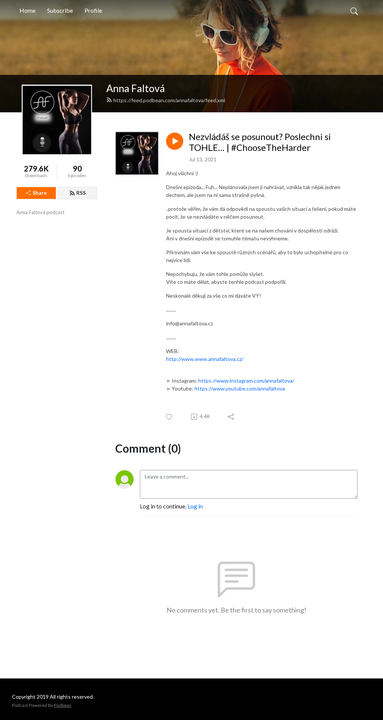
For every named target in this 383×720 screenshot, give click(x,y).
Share (40, 192)
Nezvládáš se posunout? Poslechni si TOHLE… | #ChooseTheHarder (260, 142)
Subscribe (60, 10)
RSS (81, 192)
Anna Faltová (135, 88)
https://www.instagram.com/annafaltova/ (246, 380)
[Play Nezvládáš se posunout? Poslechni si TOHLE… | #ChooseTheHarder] (174, 141)
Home (27, 10)
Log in (195, 506)
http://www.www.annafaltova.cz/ (204, 359)
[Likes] (169, 417)
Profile (93, 10)
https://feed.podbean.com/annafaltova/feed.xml (169, 100)
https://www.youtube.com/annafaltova (239, 388)
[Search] (354, 10)
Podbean (62, 705)
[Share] (231, 416)
